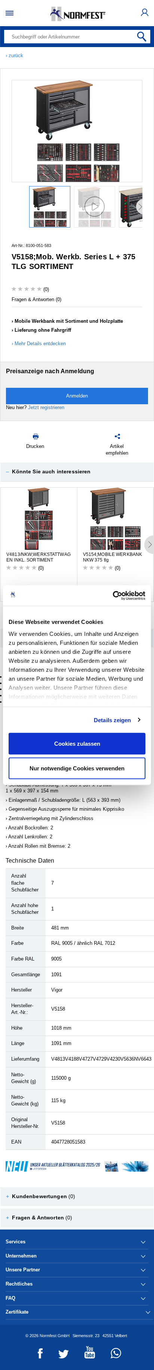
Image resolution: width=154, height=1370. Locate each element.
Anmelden (77, 396)
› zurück (14, 55)
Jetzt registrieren (46, 407)
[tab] (77, 472)
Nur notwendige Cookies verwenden (77, 768)
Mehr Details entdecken (40, 343)
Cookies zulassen (77, 743)
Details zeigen (112, 720)
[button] (77, 471)
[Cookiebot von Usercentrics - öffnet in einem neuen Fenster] (112, 595)
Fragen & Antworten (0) (36, 299)
